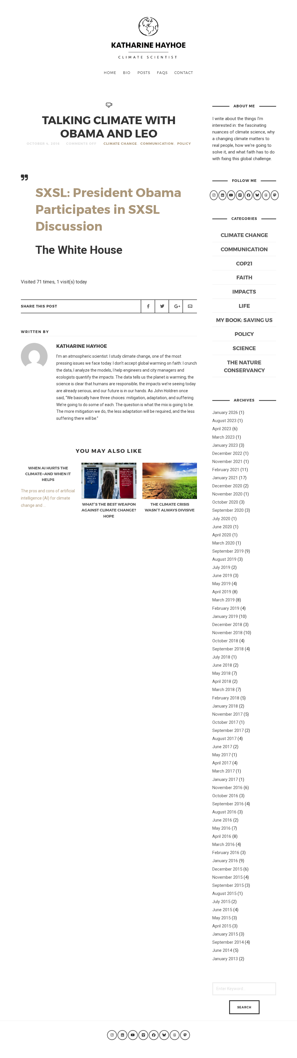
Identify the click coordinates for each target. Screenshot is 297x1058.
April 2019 (221, 591)
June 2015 (222, 909)
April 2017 (221, 763)
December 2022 (227, 453)
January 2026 (225, 412)
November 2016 (227, 787)
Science (244, 348)
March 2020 (223, 543)
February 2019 (225, 608)
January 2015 (225, 934)
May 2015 (221, 917)
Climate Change (120, 143)
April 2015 (221, 926)
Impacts (244, 291)
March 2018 (223, 689)
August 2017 (224, 738)
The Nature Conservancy (244, 366)
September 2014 (228, 942)
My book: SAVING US (244, 320)
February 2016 (225, 852)
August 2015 (224, 893)
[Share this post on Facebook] (148, 306)
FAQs (162, 72)
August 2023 (224, 420)
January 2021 (225, 477)
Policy (184, 143)
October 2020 (225, 502)
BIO (127, 72)
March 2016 (223, 844)
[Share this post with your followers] (162, 306)
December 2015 (227, 869)
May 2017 (221, 754)
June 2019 (222, 575)
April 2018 (221, 681)
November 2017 (227, 714)
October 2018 (225, 640)
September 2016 (228, 803)
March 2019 (223, 600)
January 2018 (225, 706)
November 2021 (227, 461)
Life (244, 306)
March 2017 (223, 771)
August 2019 (224, 559)
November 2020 (227, 494)
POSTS (143, 72)
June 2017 (222, 746)
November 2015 (227, 877)
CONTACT (183, 72)
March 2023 (223, 437)
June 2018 (222, 665)
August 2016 (224, 812)
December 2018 (227, 624)
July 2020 (221, 518)
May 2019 (221, 583)
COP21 (244, 263)
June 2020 (222, 526)
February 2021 (225, 469)
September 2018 (228, 649)
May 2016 (221, 828)
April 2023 (221, 428)
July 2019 (221, 567)
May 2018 (221, 673)
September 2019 (228, 551)
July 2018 (221, 657)
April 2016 (221, 836)
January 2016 (225, 860)
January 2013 (225, 958)
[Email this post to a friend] (189, 306)
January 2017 (225, 779)
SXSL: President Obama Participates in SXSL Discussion (108, 209)
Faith (244, 277)
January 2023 (225, 445)
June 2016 (222, 820)
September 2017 (228, 730)
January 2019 (225, 616)
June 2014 (222, 950)
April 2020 (221, 535)
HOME (110, 72)
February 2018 (225, 698)
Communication (157, 143)
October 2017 (225, 722)
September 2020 (228, 510)
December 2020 (227, 486)
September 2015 (228, 885)
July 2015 (221, 901)
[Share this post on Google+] (176, 306)
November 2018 (227, 632)
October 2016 (225, 795)
